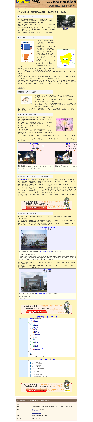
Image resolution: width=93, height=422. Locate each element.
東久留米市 (72, 60)
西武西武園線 (34, 344)
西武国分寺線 (34, 341)
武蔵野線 (33, 320)
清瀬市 (73, 54)
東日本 (31, 318)
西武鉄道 (31, 323)
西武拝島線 (34, 338)
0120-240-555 (35, 409)
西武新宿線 (34, 324)
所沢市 (62, 52)
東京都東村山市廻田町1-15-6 (36, 147)
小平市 (65, 65)
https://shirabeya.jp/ (36, 413)
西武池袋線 (34, 336)
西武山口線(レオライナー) (37, 348)
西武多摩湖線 (34, 328)
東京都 (21, 9)
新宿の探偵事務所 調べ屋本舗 (25, 179)
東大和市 (59, 61)
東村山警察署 (47, 269)
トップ (17, 9)
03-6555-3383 (35, 410)
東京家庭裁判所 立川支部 (47, 227)
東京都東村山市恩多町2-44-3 (72, 147)
